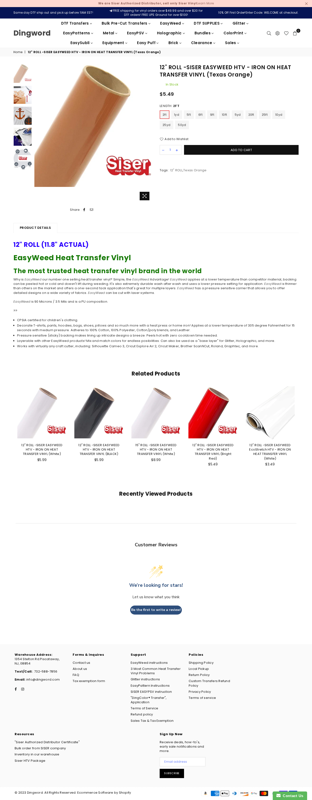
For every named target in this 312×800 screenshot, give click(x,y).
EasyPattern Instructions (150, 685)
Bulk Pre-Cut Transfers (125, 23)
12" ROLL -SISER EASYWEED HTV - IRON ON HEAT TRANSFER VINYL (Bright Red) (213, 452)
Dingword (32, 33)
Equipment (113, 42)
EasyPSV (136, 33)
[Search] (269, 33)
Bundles (203, 33)
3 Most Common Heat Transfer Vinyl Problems (156, 670)
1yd (176, 115)
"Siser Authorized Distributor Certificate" (47, 742)
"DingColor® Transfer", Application (149, 699)
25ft (265, 115)
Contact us (81, 662)
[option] (93, 125)
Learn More (156, 3)
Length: (169, 106)
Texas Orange (194, 170)
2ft (164, 115)
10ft (224, 115)
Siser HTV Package (30, 760)
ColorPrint (234, 33)
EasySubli (80, 42)
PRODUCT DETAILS (35, 227)
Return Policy (199, 675)
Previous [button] (38, 133)
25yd (166, 125)
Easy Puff (146, 42)
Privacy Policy (200, 691)
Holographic (170, 33)
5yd (238, 115)
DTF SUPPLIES (207, 23)
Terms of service (202, 697)
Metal (109, 33)
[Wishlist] (286, 33)
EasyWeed (171, 23)
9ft (212, 115)
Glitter (239, 23)
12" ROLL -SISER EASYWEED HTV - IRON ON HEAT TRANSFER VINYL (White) (41, 449)
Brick (173, 42)
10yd (278, 115)
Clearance (202, 42)
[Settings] (277, 33)
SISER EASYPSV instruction (151, 691)
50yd (182, 125)
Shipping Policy (201, 662)
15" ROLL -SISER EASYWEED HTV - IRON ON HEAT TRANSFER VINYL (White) (155, 449)
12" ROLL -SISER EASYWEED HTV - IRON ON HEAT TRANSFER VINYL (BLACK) (98, 449)
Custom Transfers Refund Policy (209, 683)
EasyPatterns (77, 33)
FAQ (76, 675)
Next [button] (148, 133)
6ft (200, 115)
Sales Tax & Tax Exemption (152, 720)
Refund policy (142, 714)
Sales (231, 42)
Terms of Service (144, 708)
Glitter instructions (145, 679)
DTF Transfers (75, 23)
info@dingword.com (43, 679)
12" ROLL (176, 170)
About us (80, 668)
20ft (251, 115)
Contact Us (292, 796)
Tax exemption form (89, 681)
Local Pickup (199, 668)
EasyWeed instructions (149, 662)
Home (17, 52)
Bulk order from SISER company (40, 748)
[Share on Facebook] (84, 210)
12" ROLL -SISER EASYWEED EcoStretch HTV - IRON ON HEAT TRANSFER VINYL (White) (270, 452)
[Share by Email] (92, 210)
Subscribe (172, 773)
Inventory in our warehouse (37, 754)
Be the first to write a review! (156, 609)
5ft (189, 115)
